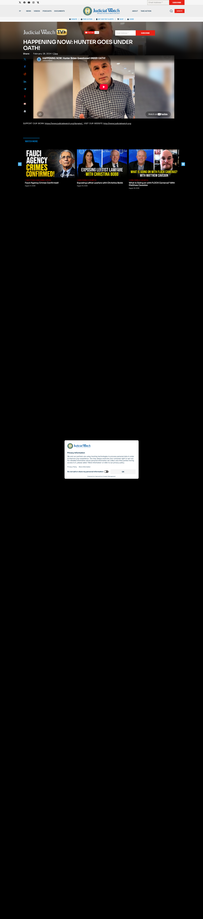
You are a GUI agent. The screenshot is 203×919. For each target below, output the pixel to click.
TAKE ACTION (87, 19)
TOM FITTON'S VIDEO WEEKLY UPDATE (38, 180)
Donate (179, 11)
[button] (20, 11)
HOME (132, 19)
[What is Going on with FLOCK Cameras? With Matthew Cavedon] (154, 163)
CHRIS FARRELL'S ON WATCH (87, 180)
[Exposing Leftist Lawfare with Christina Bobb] (102, 163)
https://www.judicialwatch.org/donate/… (64, 123)
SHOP (121, 19)
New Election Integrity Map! (101, 3)
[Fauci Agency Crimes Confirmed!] (50, 163)
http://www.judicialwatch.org (117, 123)
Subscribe (177, 2)
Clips (55, 53)
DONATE (74, 19)
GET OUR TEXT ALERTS (105, 19)
